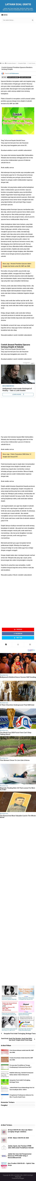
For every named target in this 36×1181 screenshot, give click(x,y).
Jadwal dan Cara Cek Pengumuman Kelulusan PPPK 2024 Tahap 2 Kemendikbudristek (19, 1155)
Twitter (19, 638)
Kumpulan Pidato (25, 77)
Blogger (21, 1178)
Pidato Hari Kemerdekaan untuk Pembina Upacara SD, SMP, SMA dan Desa (9, 1015)
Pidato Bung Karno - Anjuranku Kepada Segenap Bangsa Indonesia (9, 999)
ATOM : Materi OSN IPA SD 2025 (18, 1138)
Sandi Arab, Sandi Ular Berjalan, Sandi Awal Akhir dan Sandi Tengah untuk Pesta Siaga (16, 1039)
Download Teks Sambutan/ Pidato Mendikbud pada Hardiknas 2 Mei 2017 (25, 1030)
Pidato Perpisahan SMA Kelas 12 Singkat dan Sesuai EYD (26, 998)
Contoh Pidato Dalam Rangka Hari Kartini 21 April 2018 (9, 1029)
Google (19, 629)
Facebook (18, 633)
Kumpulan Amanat (13, 77)
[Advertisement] (18, 42)
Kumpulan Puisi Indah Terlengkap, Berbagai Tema (20, 1033)
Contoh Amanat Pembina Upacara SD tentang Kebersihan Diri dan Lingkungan (25, 1015)
